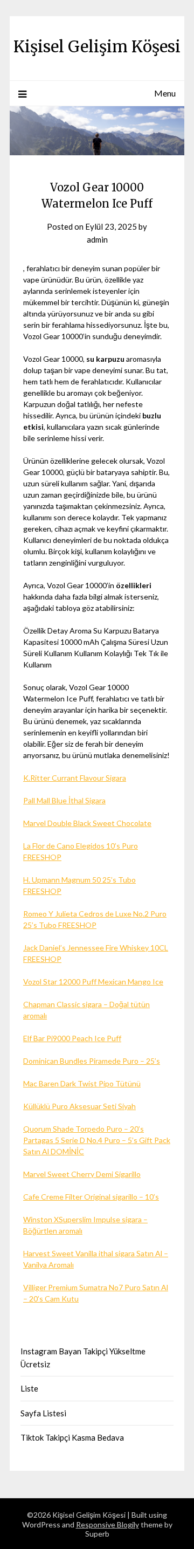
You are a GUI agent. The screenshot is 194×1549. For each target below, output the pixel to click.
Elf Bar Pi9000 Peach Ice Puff (72, 1038)
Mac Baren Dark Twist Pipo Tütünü (82, 1083)
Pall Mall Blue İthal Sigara (64, 800)
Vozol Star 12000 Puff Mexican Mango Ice (93, 981)
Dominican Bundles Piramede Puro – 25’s (91, 1060)
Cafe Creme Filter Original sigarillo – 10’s (91, 1196)
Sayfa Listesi (43, 1413)
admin (97, 239)
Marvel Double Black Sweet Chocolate (87, 823)
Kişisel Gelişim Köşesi (97, 47)
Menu (165, 93)
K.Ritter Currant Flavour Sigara (74, 777)
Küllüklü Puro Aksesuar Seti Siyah (79, 1106)
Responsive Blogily (107, 1524)
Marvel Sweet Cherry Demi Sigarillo (82, 1174)
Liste (29, 1388)
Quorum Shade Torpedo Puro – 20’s (83, 1128)
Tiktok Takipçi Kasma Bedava (72, 1437)
